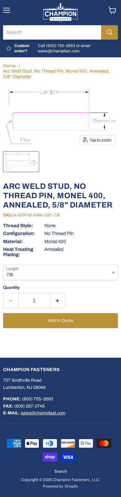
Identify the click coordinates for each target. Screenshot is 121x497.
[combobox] (52, 32)
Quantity (11, 287)
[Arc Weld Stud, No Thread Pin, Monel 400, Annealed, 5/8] (21, 162)
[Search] (109, 32)
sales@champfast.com (43, 413)
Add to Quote (61, 320)
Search (60, 471)
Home (9, 65)
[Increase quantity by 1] (57, 300)
